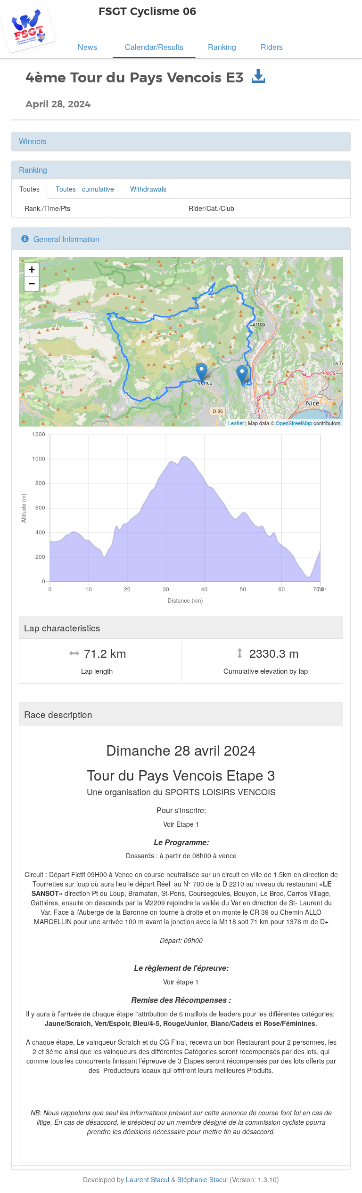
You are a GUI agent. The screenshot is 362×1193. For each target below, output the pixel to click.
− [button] (32, 284)
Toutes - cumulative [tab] (85, 188)
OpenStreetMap (294, 423)
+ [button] (32, 269)
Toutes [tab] (29, 188)
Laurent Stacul (147, 1179)
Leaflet (236, 423)
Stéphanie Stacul (202, 1179)
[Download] (257, 78)
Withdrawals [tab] (148, 188)
